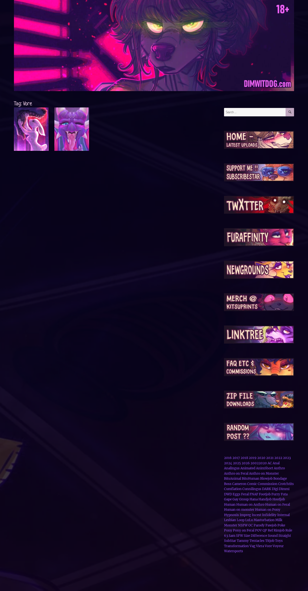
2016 (228, 458)
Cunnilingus (251, 489)
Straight (284, 536)
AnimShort (264, 468)
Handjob (265, 499)
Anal (276, 463)
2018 (244, 458)
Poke (281, 525)
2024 (228, 463)
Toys (279, 541)
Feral (245, 494)
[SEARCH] (290, 112)
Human (230, 505)
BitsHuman (250, 479)
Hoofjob (278, 499)
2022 (278, 458)
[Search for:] (255, 112)
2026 (246, 463)
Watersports (233, 551)
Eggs (236, 494)
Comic (252, 484)
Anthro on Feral (236, 473)
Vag (252, 546)
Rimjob (279, 530)
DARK (266, 489)
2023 (287, 458)
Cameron (239, 484)
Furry (275, 494)
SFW (239, 536)
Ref (270, 530)
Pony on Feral (243, 530)
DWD (228, 494)
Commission (267, 484)
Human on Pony (267, 510)
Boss (227, 484)
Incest (256, 515)
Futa (284, 494)
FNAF (254, 494)
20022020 (258, 463)
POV (258, 530)
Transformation (236, 546)
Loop (240, 520)
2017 (236, 458)
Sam (232, 536)
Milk (278, 520)
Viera (260, 546)
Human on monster (239, 510)
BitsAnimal (232, 479)
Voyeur (278, 546)
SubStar (230, 541)
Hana (254, 499)
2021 (270, 458)
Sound (273, 536)
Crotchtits (286, 484)
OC (250, 525)
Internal (283, 515)
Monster (230, 525)
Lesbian (230, 520)
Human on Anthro (250, 505)
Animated (247, 468)
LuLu (249, 520)
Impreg (245, 515)
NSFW (243, 525)
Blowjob (266, 479)
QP (265, 530)
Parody (259, 525)
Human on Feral (277, 505)
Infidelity (269, 515)
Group (244, 499)
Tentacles (257, 541)
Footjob (265, 494)
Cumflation (233, 489)
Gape (228, 499)
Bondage (280, 479)
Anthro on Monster (264, 473)
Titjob (269, 541)
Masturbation (264, 520)
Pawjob (271, 525)
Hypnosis (231, 515)
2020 (261, 458)
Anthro (279, 468)
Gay (235, 499)
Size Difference (255, 536)
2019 (253, 458)
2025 (237, 463)
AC (270, 463)
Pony (228, 530)
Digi (275, 489)
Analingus (232, 468)
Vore (268, 546)
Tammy (243, 541)
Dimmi (284, 489)
